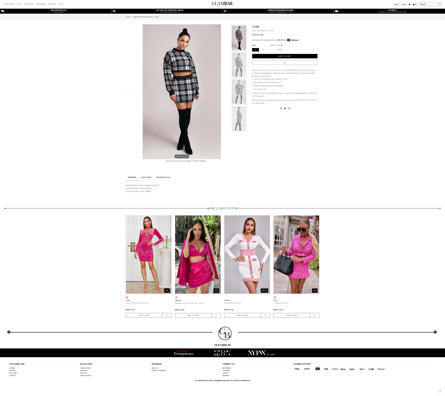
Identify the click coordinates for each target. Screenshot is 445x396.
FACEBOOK (226, 370)
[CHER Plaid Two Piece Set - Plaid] (239, 38)
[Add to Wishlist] (284, 63)
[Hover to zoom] (186, 91)
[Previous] (129, 255)
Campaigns (41, 4)
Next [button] (321, 262)
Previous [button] (123, 262)
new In (264, 290)
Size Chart (146, 177)
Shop (19, 4)
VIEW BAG (83, 370)
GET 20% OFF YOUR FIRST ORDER (169, 11)
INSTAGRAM (226, 368)
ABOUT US (154, 368)
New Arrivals (10, 4)
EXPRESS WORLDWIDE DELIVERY (281, 11)
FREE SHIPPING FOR (58, 11)
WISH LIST (83, 373)
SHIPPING (12, 368)
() (415, 4)
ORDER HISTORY (85, 368)
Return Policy (163, 177)
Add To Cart (144, 315)
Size (267, 45)
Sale (61, 4)
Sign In (396, 4)
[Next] (167, 255)
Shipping (132, 177)
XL (279, 50)
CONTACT (12, 376)
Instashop (53, 4)
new (167, 290)
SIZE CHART (13, 373)
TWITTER (225, 373)
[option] (147, 266)
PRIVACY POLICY (85, 376)
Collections (28, 4)
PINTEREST (225, 376)
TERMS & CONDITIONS (158, 370)
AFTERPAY (392, 11)
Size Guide (278, 45)
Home (128, 17)
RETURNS (12, 370)
